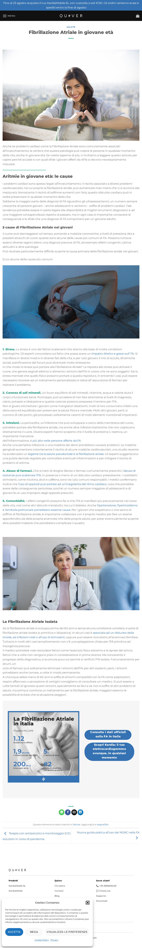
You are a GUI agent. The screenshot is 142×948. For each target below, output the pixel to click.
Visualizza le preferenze (67, 931)
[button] (87, 902)
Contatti (59, 891)
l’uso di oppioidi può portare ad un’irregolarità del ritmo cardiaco (62, 484)
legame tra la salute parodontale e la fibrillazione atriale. (66, 454)
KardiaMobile (16, 891)
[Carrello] (137, 16)
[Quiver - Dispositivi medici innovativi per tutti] (71, 16)
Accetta (14, 931)
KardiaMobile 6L (17, 885)
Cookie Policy (42, 940)
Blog (57, 896)
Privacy (54, 940)
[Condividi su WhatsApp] (61, 812)
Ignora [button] (91, 7)
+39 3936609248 (107, 885)
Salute (71, 27)
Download (101, 901)
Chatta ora (104, 891)
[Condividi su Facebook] (68, 812)
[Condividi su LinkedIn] (80, 812)
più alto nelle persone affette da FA (57, 440)
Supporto (101, 896)
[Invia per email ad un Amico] (74, 812)
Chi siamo (60, 885)
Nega (34, 931)
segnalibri (103, 824)
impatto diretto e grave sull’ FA (113, 353)
